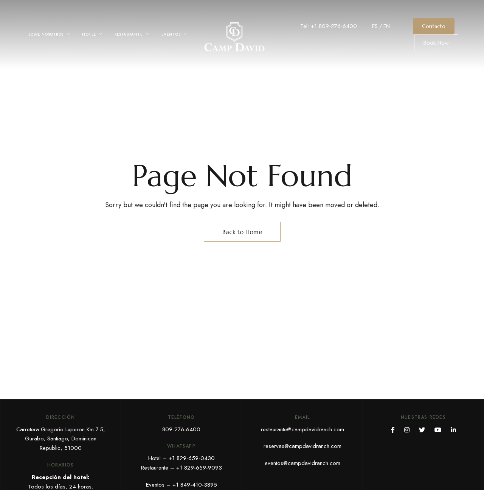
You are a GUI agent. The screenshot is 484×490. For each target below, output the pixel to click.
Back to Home (242, 232)
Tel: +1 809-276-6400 (328, 26)
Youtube (437, 430)
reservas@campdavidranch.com (302, 446)
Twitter (422, 430)
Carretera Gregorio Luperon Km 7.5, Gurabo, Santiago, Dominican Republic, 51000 (60, 439)
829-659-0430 (196, 458)
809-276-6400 (181, 429)
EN (386, 26)
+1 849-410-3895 (194, 485)
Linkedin (453, 430)
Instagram (407, 430)
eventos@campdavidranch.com (302, 463)
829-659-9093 (203, 467)
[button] (434, 26)
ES (375, 26)
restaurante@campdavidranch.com (302, 429)
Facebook (393, 430)
